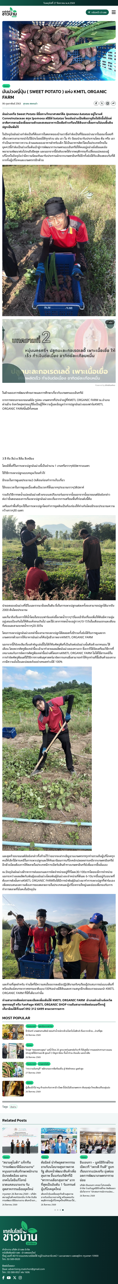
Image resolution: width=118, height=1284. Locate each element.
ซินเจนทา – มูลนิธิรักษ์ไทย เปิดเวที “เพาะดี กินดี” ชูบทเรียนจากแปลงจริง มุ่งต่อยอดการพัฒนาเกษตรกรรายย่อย (97, 1171)
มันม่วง (13, 1106)
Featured (31, 1026)
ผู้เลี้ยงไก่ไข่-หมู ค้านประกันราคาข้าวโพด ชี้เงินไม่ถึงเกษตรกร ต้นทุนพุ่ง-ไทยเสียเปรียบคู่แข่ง (68, 1087)
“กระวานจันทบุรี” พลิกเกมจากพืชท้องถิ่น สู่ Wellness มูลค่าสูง (54, 1068)
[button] (55, 1210)
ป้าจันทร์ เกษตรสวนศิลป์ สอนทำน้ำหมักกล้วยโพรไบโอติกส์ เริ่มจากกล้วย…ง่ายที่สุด (64, 1031)
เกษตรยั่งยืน (44, 1063)
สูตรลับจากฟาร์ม (46, 1026)
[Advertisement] (59, 431)
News (6, 86)
